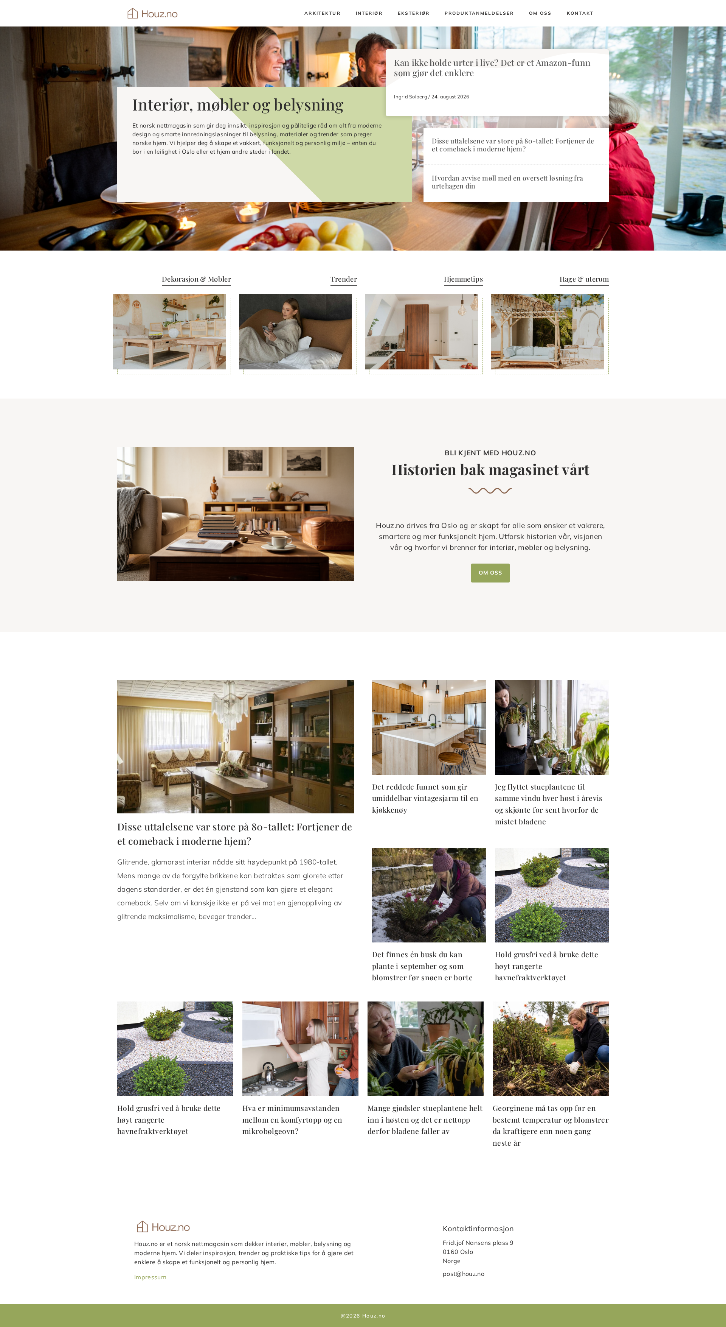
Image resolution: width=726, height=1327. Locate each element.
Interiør (369, 13)
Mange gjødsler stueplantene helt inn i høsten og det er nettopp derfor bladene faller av (425, 1119)
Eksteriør (414, 13)
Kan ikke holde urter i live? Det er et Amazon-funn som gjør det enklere (492, 67)
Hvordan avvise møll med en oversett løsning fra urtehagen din (507, 181)
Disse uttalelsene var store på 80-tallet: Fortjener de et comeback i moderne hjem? (513, 144)
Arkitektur (322, 13)
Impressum (150, 1276)
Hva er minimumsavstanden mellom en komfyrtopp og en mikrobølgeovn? (292, 1119)
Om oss (540, 13)
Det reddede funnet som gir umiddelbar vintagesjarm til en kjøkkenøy (425, 798)
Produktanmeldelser (479, 13)
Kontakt (580, 13)
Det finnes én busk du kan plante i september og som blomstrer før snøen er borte (422, 965)
